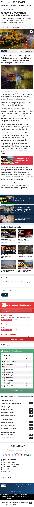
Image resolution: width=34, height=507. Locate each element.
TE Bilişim (21, 491)
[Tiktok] (21, 454)
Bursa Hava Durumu (8, 461)
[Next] (27, 454)
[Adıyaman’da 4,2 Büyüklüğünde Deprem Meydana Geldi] (25, 234)
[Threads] (24, 454)
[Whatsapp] (30, 454)
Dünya (11, 477)
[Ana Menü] (2, 1)
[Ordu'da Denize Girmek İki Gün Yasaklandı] (8, 264)
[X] (6, 454)
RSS (4, 486)
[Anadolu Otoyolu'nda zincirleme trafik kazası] (17, 39)
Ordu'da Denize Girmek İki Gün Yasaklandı (7, 271)
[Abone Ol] (28, 51)
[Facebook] (4, 454)
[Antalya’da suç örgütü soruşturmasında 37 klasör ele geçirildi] (8, 234)
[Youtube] (18, 454)
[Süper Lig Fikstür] (32, 396)
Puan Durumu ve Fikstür (9, 466)
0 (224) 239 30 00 (7, 319)
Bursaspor (14, 5)
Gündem (21, 5)
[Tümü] (32, 345)
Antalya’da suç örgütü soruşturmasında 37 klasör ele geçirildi (8, 241)
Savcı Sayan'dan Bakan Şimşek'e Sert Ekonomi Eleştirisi (7, 256)
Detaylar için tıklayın (17, 390)
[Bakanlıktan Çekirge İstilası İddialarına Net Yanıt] (25, 264)
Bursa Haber (5, 5)
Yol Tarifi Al (17, 319)
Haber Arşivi (6, 471)
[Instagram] (12, 454)
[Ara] (31, 2)
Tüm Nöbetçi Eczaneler (17, 339)
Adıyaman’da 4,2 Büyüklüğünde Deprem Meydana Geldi (23, 241)
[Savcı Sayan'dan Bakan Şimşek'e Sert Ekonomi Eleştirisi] (8, 249)
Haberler (4, 9)
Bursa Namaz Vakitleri (9, 462)
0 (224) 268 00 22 (7, 329)
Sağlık (28, 476)
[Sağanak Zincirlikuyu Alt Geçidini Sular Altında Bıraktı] (25, 249)
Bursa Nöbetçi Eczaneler (9, 459)
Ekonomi (28, 5)
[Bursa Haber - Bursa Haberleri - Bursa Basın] (16, 1)
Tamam (8, 498)
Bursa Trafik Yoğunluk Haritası (11, 464)
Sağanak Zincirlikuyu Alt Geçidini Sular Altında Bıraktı (25, 255)
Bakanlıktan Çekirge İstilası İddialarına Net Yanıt (24, 271)
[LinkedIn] (15, 454)
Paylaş (5, 51)
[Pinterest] (9, 454)
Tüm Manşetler (7, 468)
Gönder (4, 295)
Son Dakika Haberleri (8, 469)
